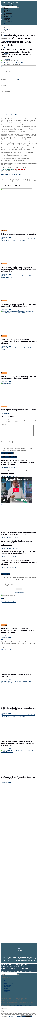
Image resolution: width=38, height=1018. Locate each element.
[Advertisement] (19, 863)
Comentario (4, 424)
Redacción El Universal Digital (12, 62)
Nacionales (7, 10)
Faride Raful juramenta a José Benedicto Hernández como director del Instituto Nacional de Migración (19, 341)
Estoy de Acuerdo (26, 1016)
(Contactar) (4, 182)
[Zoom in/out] (6, 1008)
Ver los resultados (19, 592)
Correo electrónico (6, 442)
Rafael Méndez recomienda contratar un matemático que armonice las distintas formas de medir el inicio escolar (18, 462)
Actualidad (7, 990)
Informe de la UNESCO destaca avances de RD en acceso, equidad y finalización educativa (19, 377)
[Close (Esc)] (1, 1008)
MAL (8, 586)
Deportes (6, 988)
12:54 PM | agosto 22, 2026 (10, 476)
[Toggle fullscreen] (5, 1008)
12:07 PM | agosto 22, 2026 (10, 548)
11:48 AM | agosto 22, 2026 (10, 557)
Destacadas (8, 31)
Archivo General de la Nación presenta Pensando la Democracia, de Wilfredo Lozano (18, 533)
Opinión (6, 991)
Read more (4, 648)
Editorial (10, 993)
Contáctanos (4, 962)
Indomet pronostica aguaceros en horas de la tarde (19, 410)
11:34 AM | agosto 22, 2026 (10, 567)
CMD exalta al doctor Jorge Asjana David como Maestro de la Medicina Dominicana (18, 305)
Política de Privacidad (15, 1016)
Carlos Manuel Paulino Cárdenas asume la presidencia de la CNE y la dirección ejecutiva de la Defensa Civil (18, 269)
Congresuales (8, 985)
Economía (7, 47)
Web (2, 445)
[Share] (3, 1008)
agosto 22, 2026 (6, 237)
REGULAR (9, 584)
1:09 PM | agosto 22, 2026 (9, 467)
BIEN (8, 582)
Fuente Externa (6, 635)
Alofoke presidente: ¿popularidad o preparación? (19, 234)
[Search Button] (18, 7)
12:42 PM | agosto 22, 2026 (10, 537)
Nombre (3, 438)
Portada (6, 8)
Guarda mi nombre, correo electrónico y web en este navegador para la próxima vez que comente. (16, 449)
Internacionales (8, 12)
